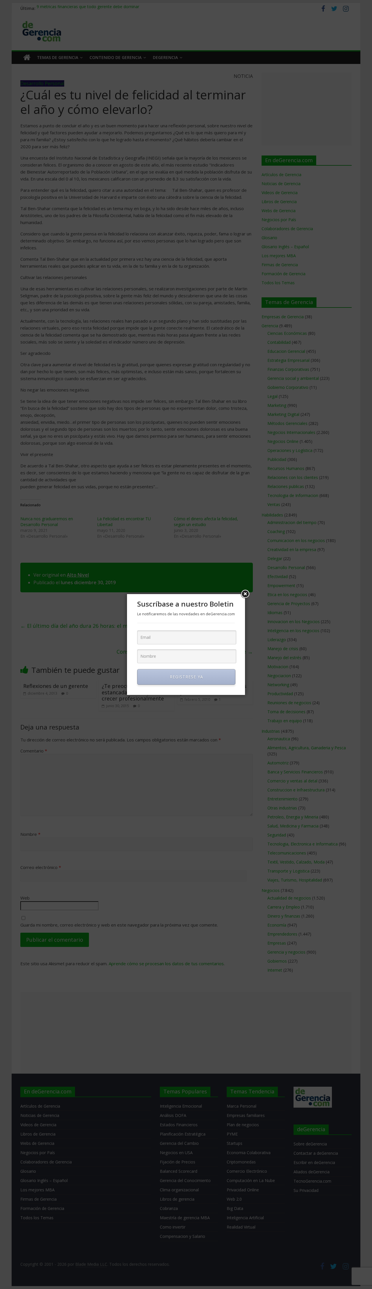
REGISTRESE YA (186, 677)
